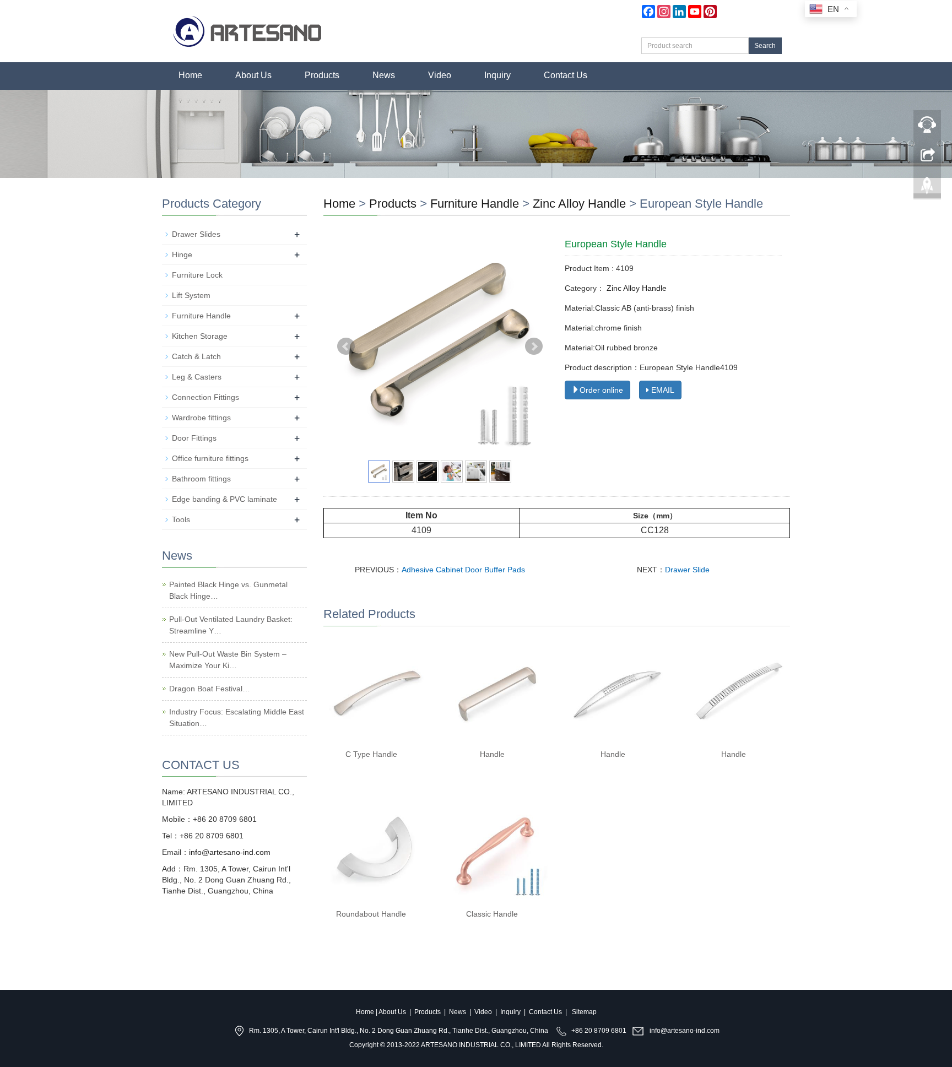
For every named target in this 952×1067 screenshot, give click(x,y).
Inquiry (497, 75)
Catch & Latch (196, 356)
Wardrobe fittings (201, 417)
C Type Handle (371, 754)
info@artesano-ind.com (230, 852)
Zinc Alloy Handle (579, 203)
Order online (601, 390)
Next (534, 346)
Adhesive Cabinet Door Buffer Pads (463, 569)
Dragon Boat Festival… (209, 688)
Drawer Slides (196, 234)
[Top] (927, 182)
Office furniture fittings (210, 458)
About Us (253, 75)
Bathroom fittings (201, 478)
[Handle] (496, 690)
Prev (346, 346)
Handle (492, 754)
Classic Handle (492, 913)
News (383, 75)
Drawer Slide (687, 569)
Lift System (191, 295)
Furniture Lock (197, 274)
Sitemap (584, 1012)
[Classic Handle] (496, 850)
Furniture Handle (474, 203)
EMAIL (661, 390)
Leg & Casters (196, 376)
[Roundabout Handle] (375, 850)
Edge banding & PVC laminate (224, 499)
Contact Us (565, 75)
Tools (181, 519)
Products (322, 75)
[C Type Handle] (375, 690)
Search (765, 46)
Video (439, 75)
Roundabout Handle (371, 913)
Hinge (182, 254)
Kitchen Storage (200, 336)
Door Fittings (194, 438)
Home (190, 75)
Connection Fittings (205, 397)
